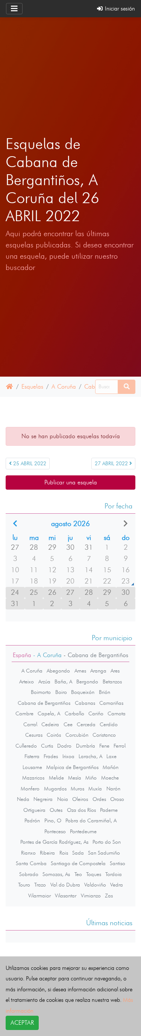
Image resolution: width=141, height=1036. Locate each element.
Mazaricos (33, 777)
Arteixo (26, 681)
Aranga (98, 670)
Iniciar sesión (119, 8)
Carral (30, 724)
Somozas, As (56, 874)
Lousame (32, 767)
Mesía (74, 777)
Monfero (30, 788)
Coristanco (104, 734)
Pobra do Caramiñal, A (91, 820)
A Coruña (64, 386)
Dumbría (85, 745)
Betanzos (112, 681)
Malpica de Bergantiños (72, 767)
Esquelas (32, 386)
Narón (113, 788)
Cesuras (33, 734)
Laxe (111, 756)
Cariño (95, 713)
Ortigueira (34, 810)
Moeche (110, 777)
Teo (78, 874)
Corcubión (76, 734)
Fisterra (31, 756)
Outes (56, 810)
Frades (51, 756)
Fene (104, 745)
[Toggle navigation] (14, 8)
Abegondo (58, 670)
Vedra (116, 884)
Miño (91, 777)
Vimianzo (91, 895)
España (22, 655)
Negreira (43, 799)
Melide (56, 777)
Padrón (32, 820)
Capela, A (49, 713)
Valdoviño (95, 884)
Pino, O (52, 820)
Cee (68, 724)
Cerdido (109, 724)
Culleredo (26, 745)
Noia (62, 799)
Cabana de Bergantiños (44, 703)
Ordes (99, 799)
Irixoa (68, 756)
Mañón (110, 767)
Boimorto (41, 692)
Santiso (117, 863)
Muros (77, 788)
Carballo (74, 713)
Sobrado (28, 874)
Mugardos (55, 788)
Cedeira (50, 724)
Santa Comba (31, 863)
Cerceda (86, 724)
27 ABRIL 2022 (112, 463)
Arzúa (44, 681)
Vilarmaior (39, 895)
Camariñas (111, 703)
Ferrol (120, 745)
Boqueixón (82, 692)
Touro (24, 884)
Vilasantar (65, 895)
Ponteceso (55, 831)
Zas (109, 895)
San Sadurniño (104, 852)
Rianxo (28, 852)
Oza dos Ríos (81, 810)
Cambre (24, 713)
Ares (115, 670)
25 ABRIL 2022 (29, 463)
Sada (78, 852)
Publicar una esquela (70, 482)
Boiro (61, 692)
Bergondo (87, 681)
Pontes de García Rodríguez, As (54, 841)
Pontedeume (83, 831)
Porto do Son (106, 841)
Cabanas (85, 703)
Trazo (40, 884)
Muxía (95, 788)
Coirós (54, 734)
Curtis (47, 745)
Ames (80, 670)
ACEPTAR (22, 1022)
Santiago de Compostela (78, 863)
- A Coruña (46, 655)
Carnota (117, 713)
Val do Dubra (65, 884)
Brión (104, 692)
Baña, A (63, 681)
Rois (63, 852)
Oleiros (80, 799)
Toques (93, 874)
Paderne (109, 810)
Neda (23, 799)
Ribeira (47, 852)
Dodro (64, 745)
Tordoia (113, 874)
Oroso (117, 799)
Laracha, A (90, 756)
